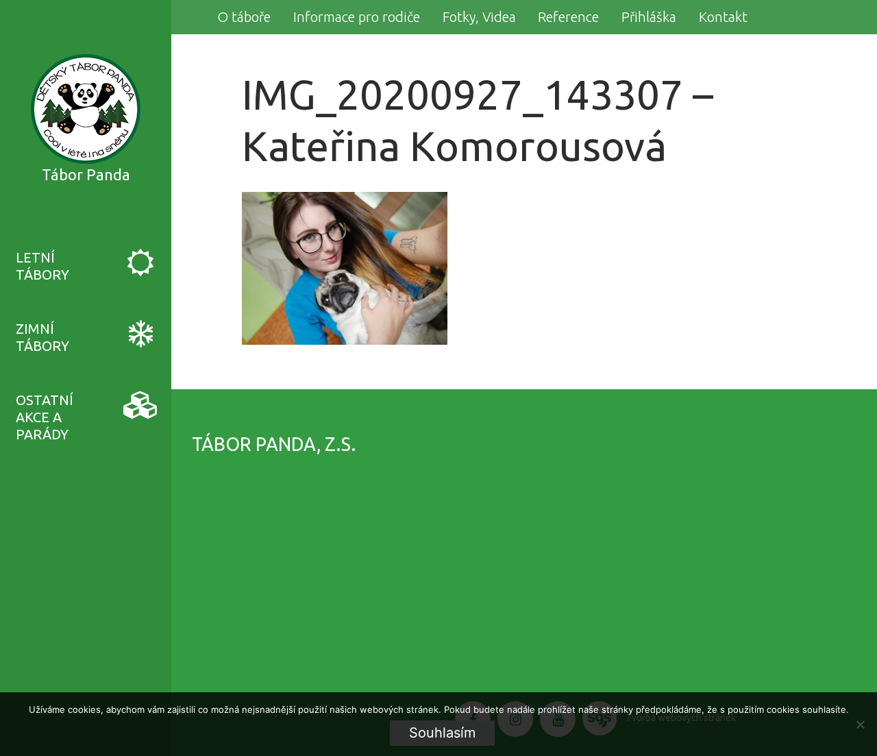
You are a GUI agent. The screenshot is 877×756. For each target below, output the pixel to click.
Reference (568, 17)
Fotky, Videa (479, 17)
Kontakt (723, 17)
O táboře (244, 17)
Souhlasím (442, 732)
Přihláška (648, 17)
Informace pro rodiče (356, 17)
